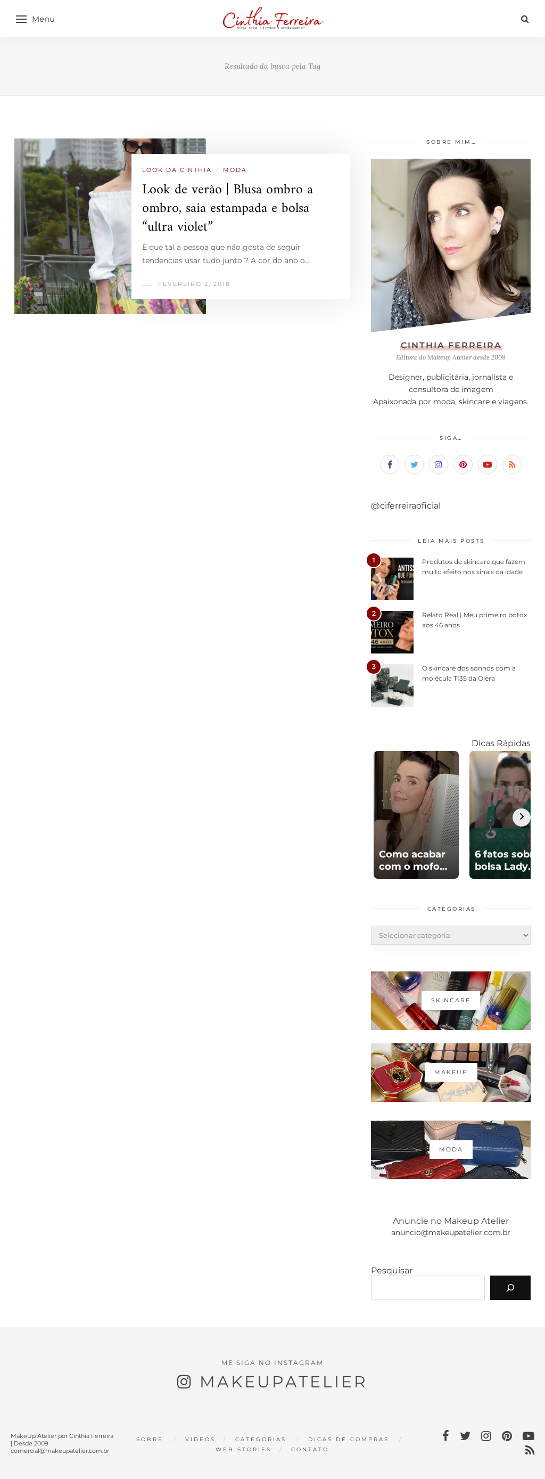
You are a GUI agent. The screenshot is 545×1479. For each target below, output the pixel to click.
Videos (200, 1439)
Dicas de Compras (348, 1439)
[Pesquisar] (510, 1288)
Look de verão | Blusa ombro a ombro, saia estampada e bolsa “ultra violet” (227, 208)
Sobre (149, 1439)
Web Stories (243, 1449)
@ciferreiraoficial (406, 506)
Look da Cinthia (177, 170)
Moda (235, 170)
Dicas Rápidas (501, 743)
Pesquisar (391, 1270)
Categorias (260, 1439)
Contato (310, 1449)
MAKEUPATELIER (284, 1382)
